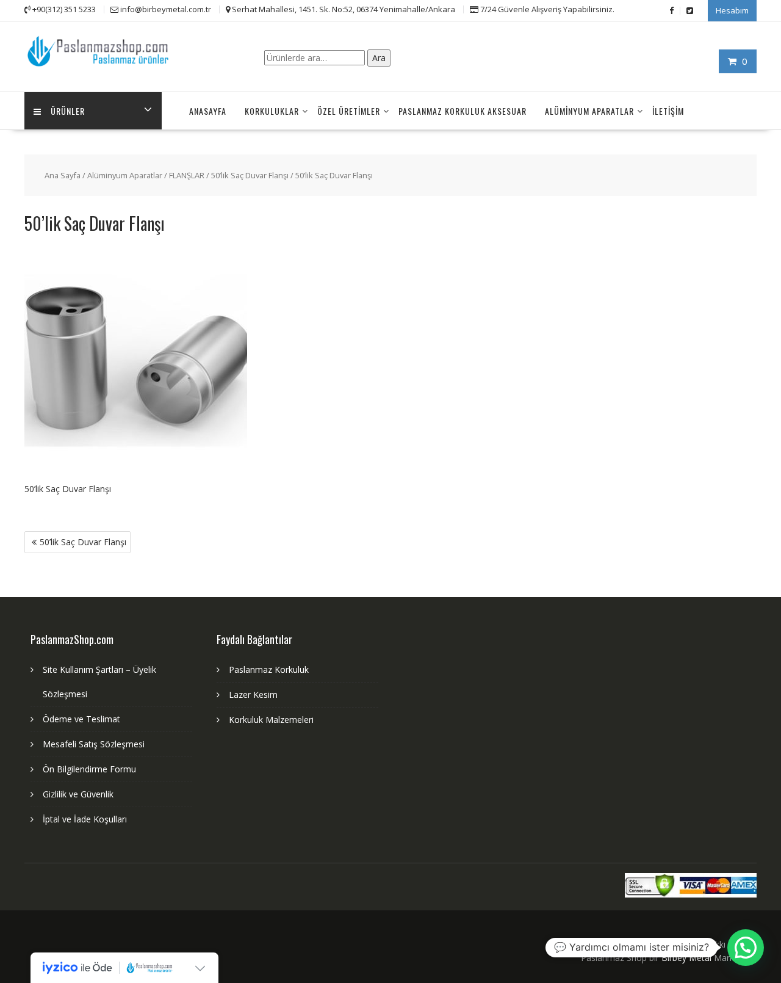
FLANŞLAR (186, 175)
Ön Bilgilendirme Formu (89, 769)
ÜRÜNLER (68, 110)
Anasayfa (207, 110)
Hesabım (732, 10)
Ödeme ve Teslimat (81, 719)
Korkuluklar (272, 110)
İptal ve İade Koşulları (85, 819)
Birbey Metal (686, 957)
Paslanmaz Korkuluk (269, 669)
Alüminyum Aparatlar (589, 110)
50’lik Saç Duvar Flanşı (250, 175)
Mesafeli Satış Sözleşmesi (94, 744)
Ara (379, 57)
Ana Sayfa (63, 175)
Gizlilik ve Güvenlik (78, 794)
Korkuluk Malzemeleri (271, 719)
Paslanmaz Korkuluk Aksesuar (462, 110)
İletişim (668, 110)
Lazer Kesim (253, 694)
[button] (745, 947)
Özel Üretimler (348, 110)
